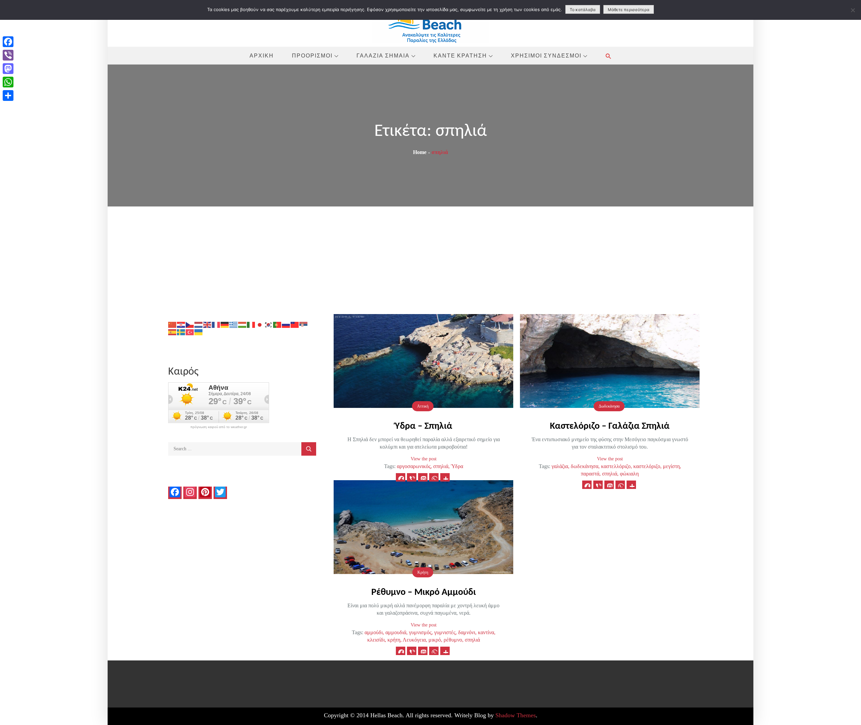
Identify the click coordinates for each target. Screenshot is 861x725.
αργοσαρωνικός (413, 466)
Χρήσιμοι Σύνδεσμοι (546, 55)
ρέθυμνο (453, 640)
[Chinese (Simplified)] (172, 324)
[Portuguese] (277, 324)
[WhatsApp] (8, 82)
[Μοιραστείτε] (8, 95)
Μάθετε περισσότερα (628, 9)
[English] (207, 324)
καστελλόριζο (616, 466)
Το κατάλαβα (583, 9)
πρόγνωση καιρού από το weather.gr (218, 427)
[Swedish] (181, 332)
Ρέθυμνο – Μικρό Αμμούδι (423, 592)
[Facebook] (8, 41)
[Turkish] (190, 332)
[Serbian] (303, 324)
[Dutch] (198, 324)
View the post (424, 458)
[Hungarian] (242, 324)
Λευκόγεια (414, 640)
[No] (852, 10)
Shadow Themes (515, 715)
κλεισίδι (376, 640)
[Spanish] (172, 332)
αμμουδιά (395, 632)
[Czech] (190, 324)
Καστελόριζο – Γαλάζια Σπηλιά (610, 426)
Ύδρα (457, 466)
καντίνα (486, 632)
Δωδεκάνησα (609, 406)
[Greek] (233, 324)
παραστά (590, 473)
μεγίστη (671, 466)
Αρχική (262, 55)
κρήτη (393, 640)
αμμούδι (374, 632)
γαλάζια (560, 466)
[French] (216, 324)
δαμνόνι (466, 632)
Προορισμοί (312, 55)
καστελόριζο (646, 466)
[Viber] (8, 55)
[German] (225, 324)
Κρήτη (422, 572)
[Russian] (286, 324)
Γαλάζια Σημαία (383, 55)
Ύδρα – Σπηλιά (423, 426)
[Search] (308, 449)
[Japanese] (260, 324)
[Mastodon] (8, 68)
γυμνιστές (444, 632)
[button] (608, 56)
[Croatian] (181, 324)
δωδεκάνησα (584, 466)
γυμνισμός (420, 632)
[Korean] (268, 324)
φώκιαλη (629, 473)
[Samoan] (295, 324)
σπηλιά (440, 466)
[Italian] (251, 324)
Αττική (422, 406)
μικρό (434, 640)
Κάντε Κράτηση (460, 55)
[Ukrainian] (198, 332)
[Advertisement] (430, 257)
